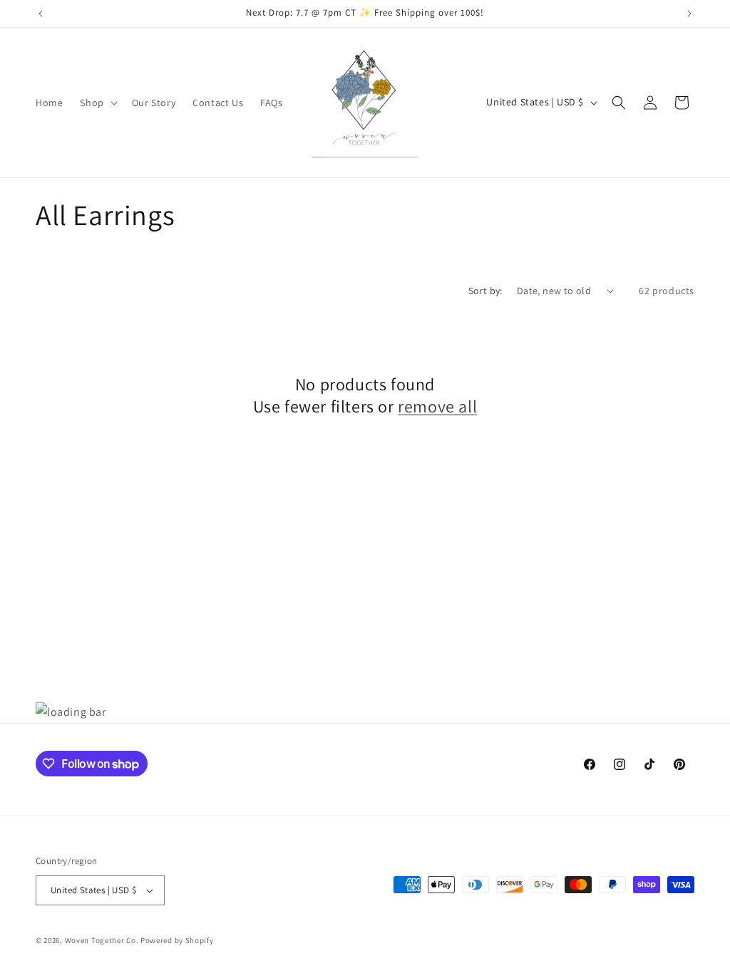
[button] (97, 103)
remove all (437, 406)
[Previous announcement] (40, 13)
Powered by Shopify (177, 940)
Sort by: (485, 290)
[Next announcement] (689, 13)
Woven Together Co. (102, 940)
